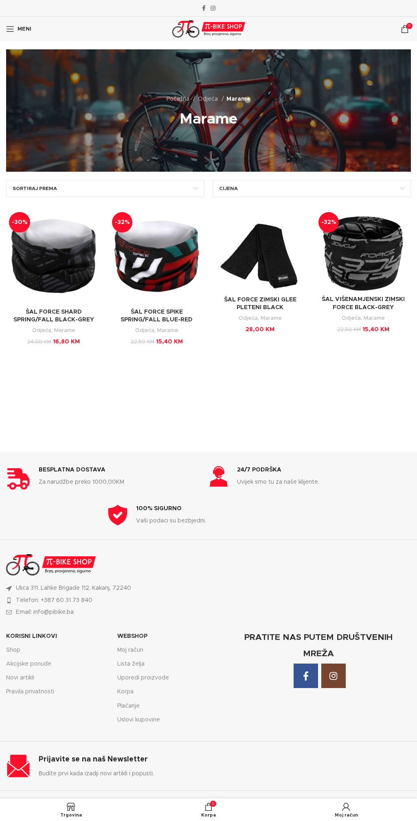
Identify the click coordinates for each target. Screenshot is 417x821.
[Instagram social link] (213, 8)
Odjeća (208, 99)
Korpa (125, 692)
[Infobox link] (107, 478)
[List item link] (107, 600)
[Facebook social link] (204, 8)
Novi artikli (20, 678)
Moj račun (130, 650)
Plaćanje (128, 706)
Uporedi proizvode (143, 678)
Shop (13, 650)
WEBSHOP (132, 636)
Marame (64, 330)
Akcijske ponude (28, 664)
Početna (179, 99)
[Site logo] (208, 29)
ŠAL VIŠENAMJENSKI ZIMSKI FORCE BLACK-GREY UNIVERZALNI (363, 307)
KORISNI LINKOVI (31, 636)
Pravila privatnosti (30, 692)
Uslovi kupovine (138, 720)
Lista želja (131, 664)
